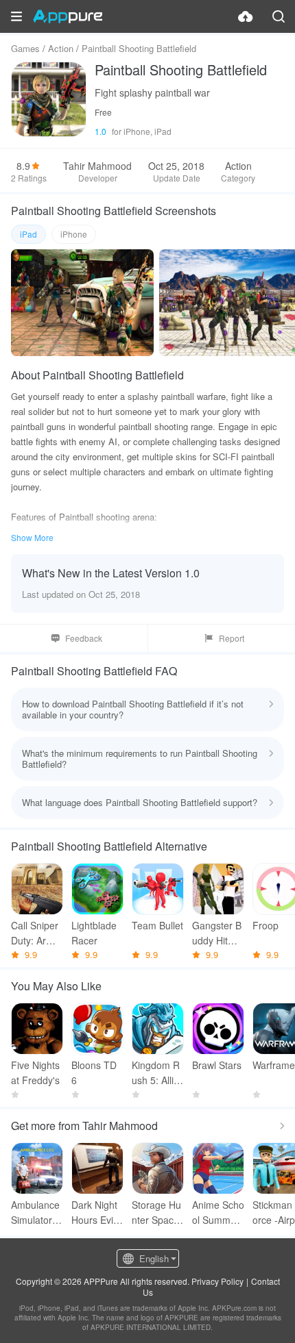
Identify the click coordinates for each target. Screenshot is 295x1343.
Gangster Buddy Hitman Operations (218, 933)
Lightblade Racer (94, 932)
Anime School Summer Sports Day (218, 1212)
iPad (28, 234)
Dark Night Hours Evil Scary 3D (94, 1212)
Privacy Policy (217, 1281)
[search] (278, 16)
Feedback (83, 638)
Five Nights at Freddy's (35, 1072)
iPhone (73, 234)
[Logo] (67, 16)
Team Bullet (157, 925)
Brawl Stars (216, 1065)
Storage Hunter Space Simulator (156, 1212)
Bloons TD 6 (94, 1072)
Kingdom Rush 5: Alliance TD (156, 1073)
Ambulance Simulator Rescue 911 (36, 1212)
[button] (16, 16)
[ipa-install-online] (245, 16)
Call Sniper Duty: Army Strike (35, 933)
